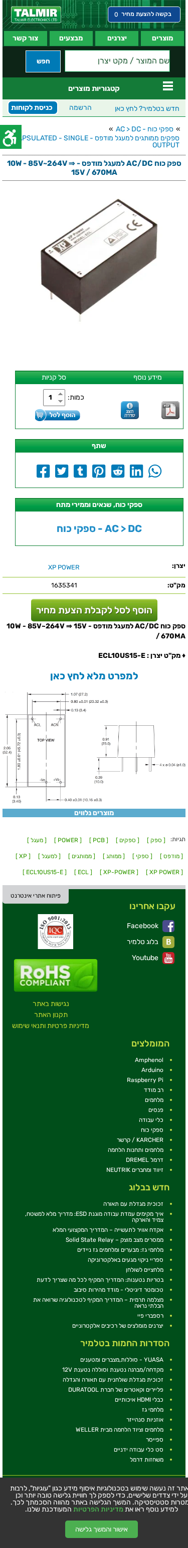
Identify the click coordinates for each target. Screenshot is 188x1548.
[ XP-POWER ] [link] (119, 872)
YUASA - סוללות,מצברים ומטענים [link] (121, 1359)
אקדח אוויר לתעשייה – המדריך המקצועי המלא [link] (108, 1229)
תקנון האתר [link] (51, 1015)
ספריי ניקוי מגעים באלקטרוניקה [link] (125, 1259)
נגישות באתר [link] (51, 1004)
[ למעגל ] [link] (49, 856)
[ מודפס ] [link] (171, 856)
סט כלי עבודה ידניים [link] (138, 1449)
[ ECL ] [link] (83, 872)
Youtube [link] (146, 958)
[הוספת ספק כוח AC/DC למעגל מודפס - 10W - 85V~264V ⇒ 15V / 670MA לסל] (57, 415)
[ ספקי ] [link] (142, 856)
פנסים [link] (155, 1109)
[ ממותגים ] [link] (82, 856)
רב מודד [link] (153, 1089)
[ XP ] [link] (23, 856)
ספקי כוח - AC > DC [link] (144, 129)
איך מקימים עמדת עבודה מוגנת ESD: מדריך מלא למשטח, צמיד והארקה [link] (94, 1216)
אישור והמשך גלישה (101, 1529)
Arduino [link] (152, 1069)
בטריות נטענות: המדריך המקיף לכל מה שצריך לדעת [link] (100, 1279)
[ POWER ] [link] (68, 840)
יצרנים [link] (117, 38)
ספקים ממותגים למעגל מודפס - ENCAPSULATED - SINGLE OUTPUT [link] (91, 141)
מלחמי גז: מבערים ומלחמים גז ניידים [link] (120, 1249)
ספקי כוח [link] (152, 1129)
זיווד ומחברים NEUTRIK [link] (134, 1169)
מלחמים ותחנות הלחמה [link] (135, 1149)
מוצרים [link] (162, 38)
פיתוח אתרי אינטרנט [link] (36, 895)
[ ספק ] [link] (156, 840)
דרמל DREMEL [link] (144, 1159)
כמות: (76, 397)
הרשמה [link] (80, 107)
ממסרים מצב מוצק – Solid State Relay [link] (114, 1239)
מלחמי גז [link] (152, 1409)
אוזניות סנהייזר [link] (144, 1419)
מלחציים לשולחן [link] (144, 1269)
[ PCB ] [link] (99, 840)
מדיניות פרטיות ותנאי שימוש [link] (50, 1026)
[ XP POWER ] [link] (164, 872)
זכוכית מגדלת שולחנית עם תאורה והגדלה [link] (113, 1379)
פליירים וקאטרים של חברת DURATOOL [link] (115, 1389)
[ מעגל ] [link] (37, 840)
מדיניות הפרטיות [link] (98, 1509)
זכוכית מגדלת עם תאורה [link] (133, 1203)
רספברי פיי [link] (150, 1315)
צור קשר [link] (25, 38)
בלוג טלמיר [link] (143, 942)
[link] (36, 14)
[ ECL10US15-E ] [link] (44, 872)
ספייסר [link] (154, 1439)
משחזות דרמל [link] (146, 1459)
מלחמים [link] (154, 1099)
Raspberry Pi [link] (145, 1079)
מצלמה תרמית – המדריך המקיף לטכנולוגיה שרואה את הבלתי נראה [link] (98, 1302)
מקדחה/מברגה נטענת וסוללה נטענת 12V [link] (112, 1369)
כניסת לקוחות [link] (32, 107)
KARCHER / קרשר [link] (140, 1139)
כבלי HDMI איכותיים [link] (139, 1399)
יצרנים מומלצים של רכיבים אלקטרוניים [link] (117, 1325)
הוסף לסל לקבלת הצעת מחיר (94, 610)
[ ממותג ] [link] (113, 856)
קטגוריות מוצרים (94, 88)
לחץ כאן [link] (147, 108)
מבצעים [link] (71, 38)
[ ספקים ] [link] (127, 840)
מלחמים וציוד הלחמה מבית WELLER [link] (119, 1429)
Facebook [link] (143, 926)
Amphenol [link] (149, 1059)
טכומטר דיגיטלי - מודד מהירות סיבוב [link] (118, 1289)
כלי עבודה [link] (151, 1119)
